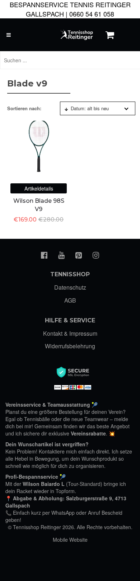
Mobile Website (70, 539)
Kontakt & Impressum (70, 333)
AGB (70, 300)
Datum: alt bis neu (90, 108)
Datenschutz (70, 287)
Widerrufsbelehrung (70, 346)
